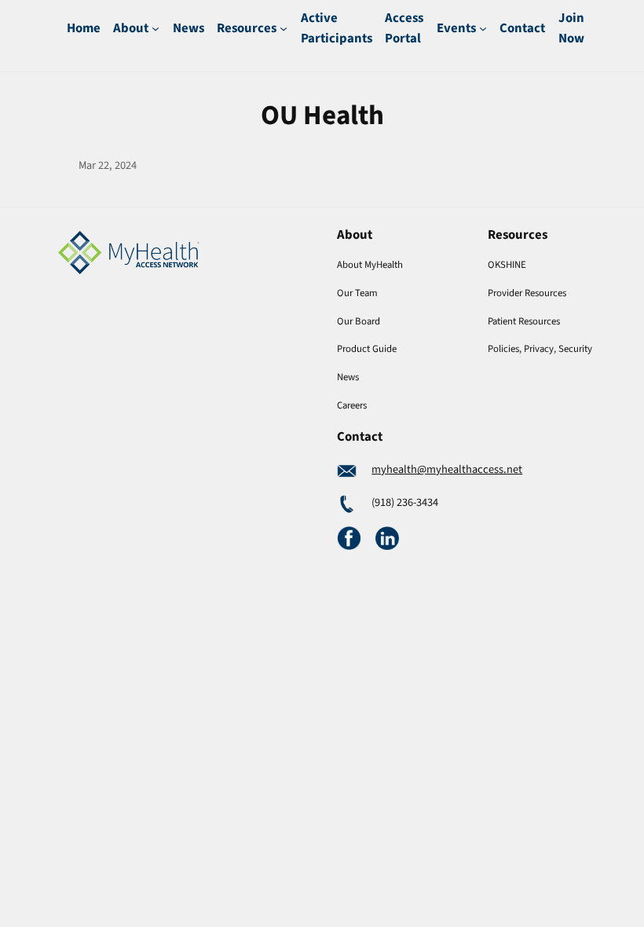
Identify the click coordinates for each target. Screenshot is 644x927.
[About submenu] (155, 28)
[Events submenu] (483, 28)
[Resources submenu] (283, 28)
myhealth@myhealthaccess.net (446, 469)
